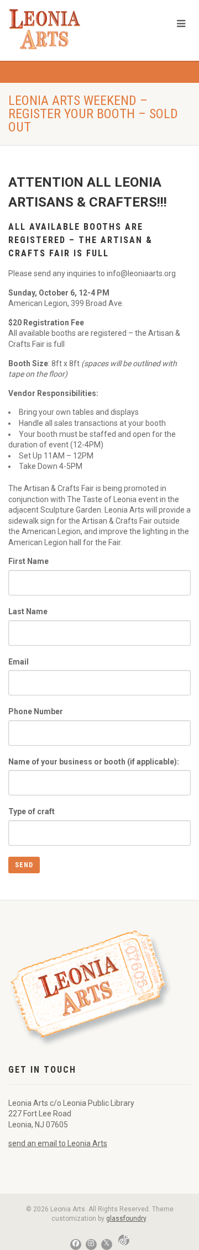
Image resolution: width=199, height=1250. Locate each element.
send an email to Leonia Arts (57, 1143)
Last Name (28, 611)
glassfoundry (126, 1218)
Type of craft (31, 811)
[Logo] (66, 29)
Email (18, 661)
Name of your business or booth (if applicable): (93, 761)
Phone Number (35, 711)
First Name (28, 561)
